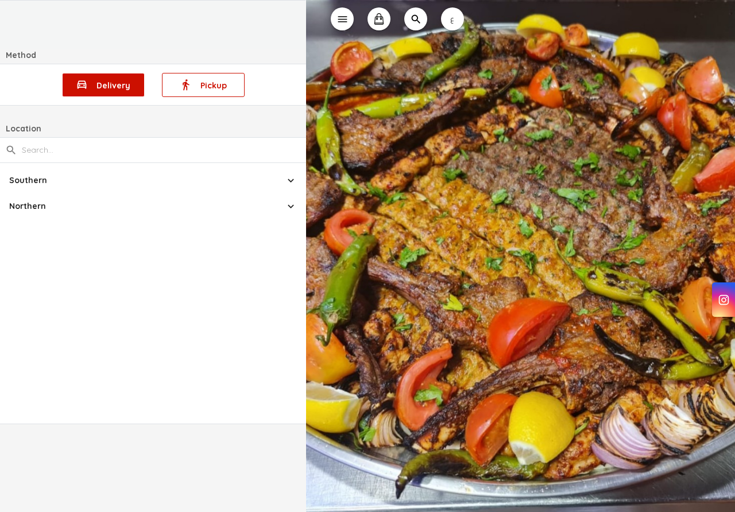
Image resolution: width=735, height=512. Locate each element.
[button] (153, 180)
